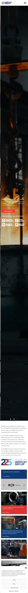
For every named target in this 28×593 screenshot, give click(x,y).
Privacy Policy (16, 591)
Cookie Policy (11, 591)
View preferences (14, 587)
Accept (14, 580)
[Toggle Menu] (25, 3)
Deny (14, 583)
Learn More (6, 476)
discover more (7, 211)
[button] (26, 568)
